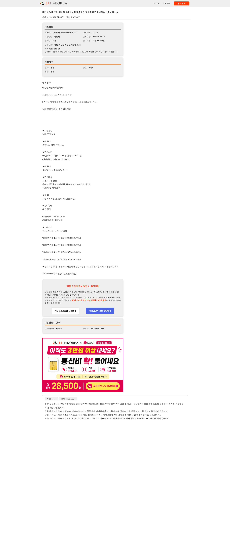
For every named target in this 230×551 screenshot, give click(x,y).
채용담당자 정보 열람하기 (100, 311)
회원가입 (167, 3)
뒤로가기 (51, 399)
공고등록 (182, 3)
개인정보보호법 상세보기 (65, 311)
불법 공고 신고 (67, 399)
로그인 (157, 3)
